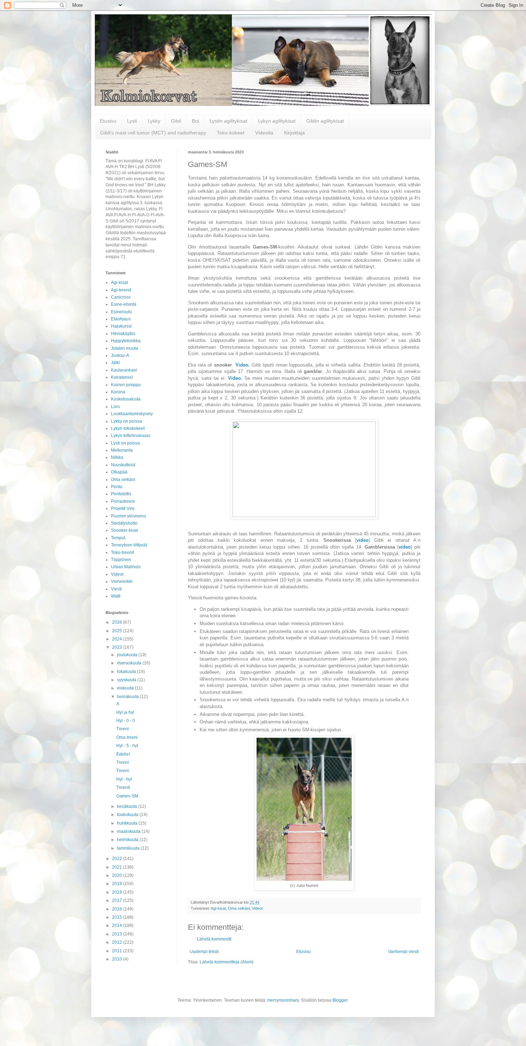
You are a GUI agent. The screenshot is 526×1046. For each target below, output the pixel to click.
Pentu (116, 486)
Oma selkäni (239, 908)
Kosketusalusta (126, 399)
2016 (117, 909)
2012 (117, 942)
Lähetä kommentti (214, 939)
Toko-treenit (122, 552)
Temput (118, 537)
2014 (117, 925)
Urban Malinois (126, 566)
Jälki (115, 362)
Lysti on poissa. (126, 443)
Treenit (123, 787)
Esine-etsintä (123, 304)
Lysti (132, 121)
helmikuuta (128, 839)
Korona (118, 391)
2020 (117, 875)
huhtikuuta (127, 823)
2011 (117, 950)
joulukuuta (127, 654)
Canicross (121, 297)
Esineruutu (121, 311)
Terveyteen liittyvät (129, 544)
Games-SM (127, 796)
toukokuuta (128, 814)
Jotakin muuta (124, 348)
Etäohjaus (121, 318)
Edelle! (123, 754)
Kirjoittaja (294, 133)
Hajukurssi (121, 326)
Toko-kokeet (230, 133)
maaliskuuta (129, 831)
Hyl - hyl (124, 779)
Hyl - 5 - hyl (127, 745)
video (362, 540)
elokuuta (126, 688)
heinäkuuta (128, 696)
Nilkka (117, 457)
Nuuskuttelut (123, 464)
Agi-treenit (121, 290)
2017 (117, 900)
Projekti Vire (123, 508)
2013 (117, 934)
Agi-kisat (218, 908)
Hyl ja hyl (125, 712)
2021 (117, 867)
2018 (117, 892)
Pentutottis (121, 493)
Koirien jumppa (126, 384)
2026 (117, 622)
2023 (117, 647)
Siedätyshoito (124, 523)
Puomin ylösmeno (128, 516)
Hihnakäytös (123, 333)
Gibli (176, 121)
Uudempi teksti (204, 951)
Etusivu (108, 121)
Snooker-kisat (124, 530)
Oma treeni (127, 737)
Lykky (154, 121)
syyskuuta (127, 679)
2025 (117, 630)
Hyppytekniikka (126, 340)
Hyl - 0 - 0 (125, 720)
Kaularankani (124, 370)
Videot (257, 908)
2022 (117, 858)
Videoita (264, 133)
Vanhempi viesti (403, 951)
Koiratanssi (122, 377)
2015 (117, 917)
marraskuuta (129, 663)
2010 (117, 959)
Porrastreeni (123, 501)
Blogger (339, 1000)
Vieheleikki (121, 581)
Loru (115, 406)
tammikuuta (129, 848)
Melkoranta (122, 450)
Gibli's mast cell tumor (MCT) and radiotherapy (153, 133)
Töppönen (121, 559)
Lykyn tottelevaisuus (130, 435)
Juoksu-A (120, 355)
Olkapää (119, 472)
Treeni (122, 728)
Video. (242, 365)
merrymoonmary (283, 1000)
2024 (117, 639)
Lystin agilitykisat (228, 121)
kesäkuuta (127, 806)
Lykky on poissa (126, 421)
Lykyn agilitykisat (277, 121)
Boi (195, 121)
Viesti (116, 588)
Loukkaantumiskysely (132, 413)
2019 (117, 883)
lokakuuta (127, 671)
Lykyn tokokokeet (128, 428)
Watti (116, 596)
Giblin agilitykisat (325, 121)
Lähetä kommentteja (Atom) (226, 961)
